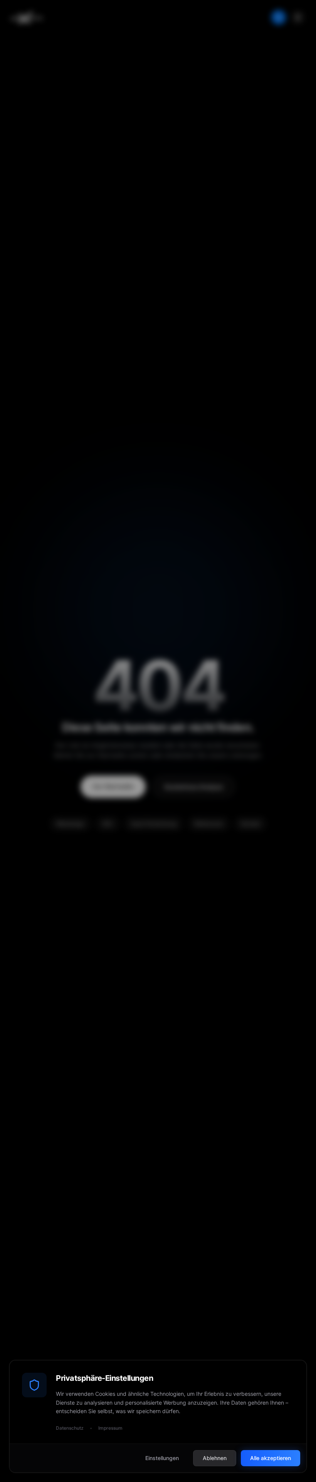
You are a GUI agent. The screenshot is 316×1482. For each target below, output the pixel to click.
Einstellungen (162, 1458)
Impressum (110, 1428)
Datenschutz (70, 1428)
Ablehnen (215, 1458)
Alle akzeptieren (270, 1458)
